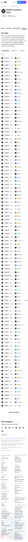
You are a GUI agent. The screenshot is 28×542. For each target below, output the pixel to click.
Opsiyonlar (3, 496)
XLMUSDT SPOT (11, 152)
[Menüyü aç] (2, 2)
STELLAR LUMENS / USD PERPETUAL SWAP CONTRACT (12, 296)
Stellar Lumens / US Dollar (11, 89)
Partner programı (19, 537)
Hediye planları (18, 461)
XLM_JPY (11, 310)
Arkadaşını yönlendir (6, 513)
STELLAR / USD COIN (11, 391)
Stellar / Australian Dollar (11, 405)
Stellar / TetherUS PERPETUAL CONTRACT (12, 61)
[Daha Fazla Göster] (8, 6)
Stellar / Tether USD (11, 114)
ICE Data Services (11, 438)
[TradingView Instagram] (13, 428)
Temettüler (3, 487)
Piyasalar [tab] (24, 28)
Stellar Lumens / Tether (11, 388)
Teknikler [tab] (8, 28)
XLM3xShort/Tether (12, 381)
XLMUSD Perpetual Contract (12, 321)
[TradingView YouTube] (9, 428)
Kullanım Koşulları (19, 506)
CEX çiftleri (4, 469)
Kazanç (3, 485)
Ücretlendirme (18, 458)
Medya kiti (17, 493)
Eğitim (2, 524)
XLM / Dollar (11, 293)
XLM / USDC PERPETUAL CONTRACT (12, 265)
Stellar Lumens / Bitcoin (11, 402)
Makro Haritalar (5, 498)
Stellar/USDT (11, 124)
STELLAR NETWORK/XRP (11, 142)
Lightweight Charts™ (19, 525)
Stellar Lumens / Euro (11, 258)
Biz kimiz (17, 485)
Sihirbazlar (3, 531)
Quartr (15, 447)
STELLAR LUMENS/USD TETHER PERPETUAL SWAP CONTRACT (12, 149)
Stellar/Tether (11, 163)
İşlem (2, 522)
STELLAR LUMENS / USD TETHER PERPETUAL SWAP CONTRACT (12, 82)
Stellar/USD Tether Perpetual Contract (12, 128)
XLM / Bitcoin (11, 300)
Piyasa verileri (18, 460)
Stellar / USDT (11, 205)
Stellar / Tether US (11, 121)
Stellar (11, 251)
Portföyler (3, 493)
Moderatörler (4, 518)
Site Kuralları (4, 516)
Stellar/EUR (11, 374)
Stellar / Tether (11, 184)
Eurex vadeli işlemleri (19, 479)
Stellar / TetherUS (11, 65)
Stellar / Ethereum (11, 332)
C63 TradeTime (18, 502)
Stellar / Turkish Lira (11, 212)
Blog (16, 488)
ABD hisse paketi (18, 481)
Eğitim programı (18, 539)
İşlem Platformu (18, 528)
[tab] (5, 50)
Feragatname (18, 508)
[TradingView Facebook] (6, 428)
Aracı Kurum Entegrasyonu (18, 535)
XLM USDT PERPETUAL (12, 216)
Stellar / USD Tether (11, 286)
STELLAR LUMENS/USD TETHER (11, 156)
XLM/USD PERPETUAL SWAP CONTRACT (12, 96)
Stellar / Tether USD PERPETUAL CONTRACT (12, 107)
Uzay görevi (17, 487)
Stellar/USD (11, 367)
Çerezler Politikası (19, 511)
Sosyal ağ (3, 510)
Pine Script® (4, 499)
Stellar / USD (11, 240)
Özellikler (17, 457)
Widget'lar (17, 522)
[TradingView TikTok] (23, 428)
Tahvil (2, 465)
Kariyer (16, 491)
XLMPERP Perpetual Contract (12, 272)
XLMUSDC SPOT (11, 307)
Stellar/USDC (11, 335)
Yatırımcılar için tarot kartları (19, 500)
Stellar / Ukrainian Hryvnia (11, 314)
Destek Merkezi (18, 490)
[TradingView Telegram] (20, 428)
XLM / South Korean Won (11, 138)
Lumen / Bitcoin (11, 356)
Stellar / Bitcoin (11, 226)
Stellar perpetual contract (12, 131)
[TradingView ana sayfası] (5, 2)
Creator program (5, 514)
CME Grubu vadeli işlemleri (19, 477)
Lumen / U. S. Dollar (11, 159)
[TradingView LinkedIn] (16, 428)
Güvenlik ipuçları (18, 514)
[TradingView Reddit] (2, 431)
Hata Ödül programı (19, 516)
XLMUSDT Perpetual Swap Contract (12, 68)
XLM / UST (11, 282)
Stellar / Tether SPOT (11, 188)
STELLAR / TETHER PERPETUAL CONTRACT (12, 219)
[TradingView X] (2, 428)
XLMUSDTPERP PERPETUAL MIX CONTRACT (12, 103)
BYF (2, 464)
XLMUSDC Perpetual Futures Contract (12, 268)
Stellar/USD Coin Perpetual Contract (12, 135)
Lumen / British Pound (11, 339)
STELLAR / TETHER (11, 289)
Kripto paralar (4, 467)
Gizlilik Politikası (18, 510)
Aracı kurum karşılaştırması (18, 470)
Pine (2, 472)
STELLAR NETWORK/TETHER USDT (11, 58)
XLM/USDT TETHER (11, 170)
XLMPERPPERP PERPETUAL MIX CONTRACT (12, 233)
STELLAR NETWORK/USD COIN (11, 230)
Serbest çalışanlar (5, 533)
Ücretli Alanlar (4, 534)
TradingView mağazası (20, 497)
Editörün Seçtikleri (5, 525)
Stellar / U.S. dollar (11, 195)
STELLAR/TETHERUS (11, 244)
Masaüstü (3, 505)
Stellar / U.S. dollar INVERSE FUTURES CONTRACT (12, 303)
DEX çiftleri (4, 470)
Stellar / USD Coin (11, 166)
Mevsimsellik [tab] (16, 28)
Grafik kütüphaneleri (19, 523)
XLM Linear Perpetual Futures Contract (12, 117)
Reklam (16, 533)
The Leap (17, 472)
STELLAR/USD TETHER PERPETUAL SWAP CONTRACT (12, 72)
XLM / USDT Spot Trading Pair (11, 174)
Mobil (2, 504)
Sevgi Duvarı (4, 511)
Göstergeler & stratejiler (6, 530)
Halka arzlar (4, 488)
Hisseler (3, 462)
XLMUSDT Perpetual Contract (12, 75)
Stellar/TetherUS (12, 100)
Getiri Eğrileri (4, 494)
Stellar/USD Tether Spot (11, 209)
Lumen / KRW (11, 86)
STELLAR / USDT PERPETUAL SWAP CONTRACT (12, 145)
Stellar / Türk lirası (11, 261)
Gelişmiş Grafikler (19, 527)
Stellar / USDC (11, 342)
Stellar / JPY (11, 198)
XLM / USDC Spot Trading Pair (11, 247)
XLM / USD (11, 363)
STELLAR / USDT (11, 279)
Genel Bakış (17, 466)
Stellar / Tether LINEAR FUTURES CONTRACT (12, 110)
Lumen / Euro (11, 202)
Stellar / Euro (11, 177)
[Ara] (14, 2)
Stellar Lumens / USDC (11, 93)
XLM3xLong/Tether (12, 360)
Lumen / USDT (11, 398)
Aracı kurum (17, 467)
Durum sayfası (18, 517)
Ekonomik (3, 484)
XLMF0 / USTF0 (11, 328)
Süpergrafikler (4, 458)
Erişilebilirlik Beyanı (19, 513)
